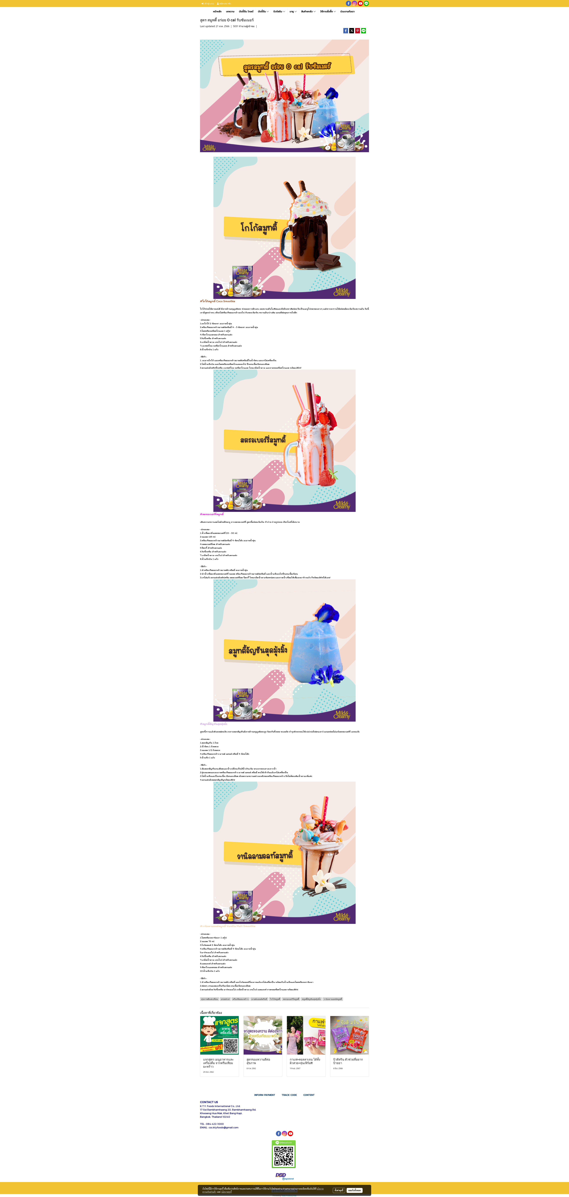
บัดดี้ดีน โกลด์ (246, 11)
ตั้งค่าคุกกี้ (339, 1190)
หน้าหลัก (217, 11)
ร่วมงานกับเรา (347, 11)
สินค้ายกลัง (307, 11)
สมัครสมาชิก (225, 3)
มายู (292, 11)
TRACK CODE (289, 1095)
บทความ (230, 11)
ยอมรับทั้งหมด (354, 1190)
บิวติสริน (278, 11)
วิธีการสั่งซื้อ (327, 11)
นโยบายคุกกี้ (226, 1191)
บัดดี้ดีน (262, 11)
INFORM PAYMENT (264, 1095)
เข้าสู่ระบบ (209, 3)
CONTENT (309, 1095)
